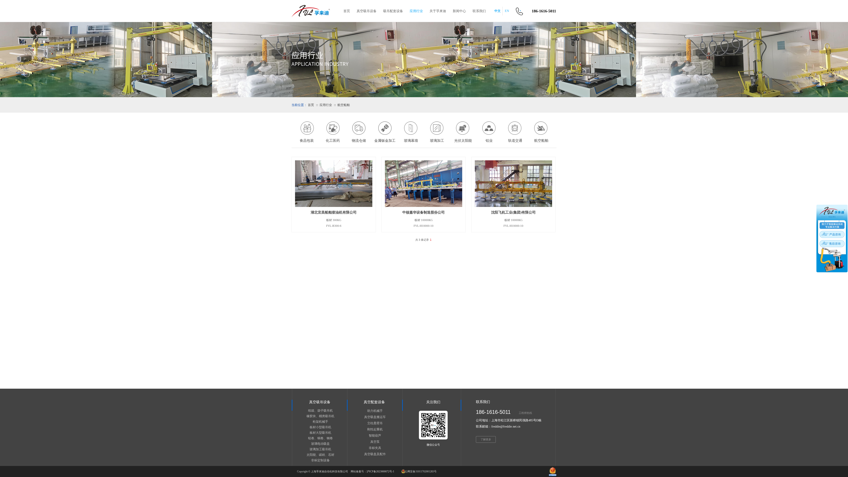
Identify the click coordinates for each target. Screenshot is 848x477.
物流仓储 (359, 140)
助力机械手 (375, 411)
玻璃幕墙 (411, 140)
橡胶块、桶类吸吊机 (320, 416)
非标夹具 (375, 448)
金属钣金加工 (385, 140)
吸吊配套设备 (393, 11)
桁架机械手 (320, 421)
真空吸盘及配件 (375, 454)
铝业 (489, 140)
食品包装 (307, 140)
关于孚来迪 (438, 11)
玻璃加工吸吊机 (320, 449)
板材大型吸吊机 (320, 432)
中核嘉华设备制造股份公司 (423, 212)
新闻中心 (459, 11)
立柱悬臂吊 (375, 423)
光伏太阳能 (463, 140)
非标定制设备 (320, 460)
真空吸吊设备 (367, 11)
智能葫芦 (375, 435)
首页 (311, 105)
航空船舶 (343, 105)
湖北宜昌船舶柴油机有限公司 (334, 212)
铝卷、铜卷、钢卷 (320, 438)
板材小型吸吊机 (320, 427)
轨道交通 (515, 140)
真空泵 (375, 441)
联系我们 (479, 11)
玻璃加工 (437, 140)
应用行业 (326, 105)
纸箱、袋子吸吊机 (320, 410)
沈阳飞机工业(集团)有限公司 (513, 212)
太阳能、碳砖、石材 (320, 454)
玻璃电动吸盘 (320, 443)
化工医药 (333, 140)
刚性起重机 (375, 429)
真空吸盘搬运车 (375, 417)
